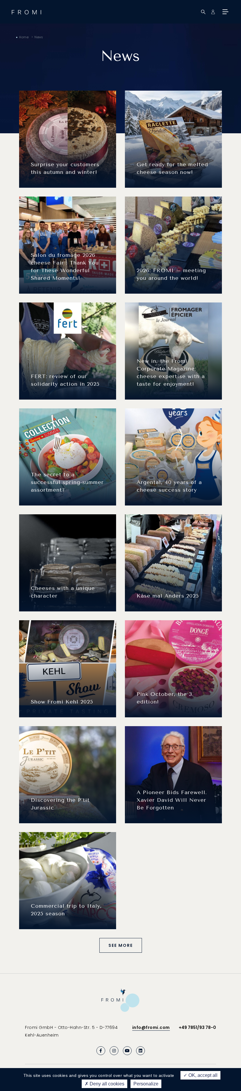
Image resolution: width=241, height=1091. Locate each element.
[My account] (213, 12)
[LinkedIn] (140, 1050)
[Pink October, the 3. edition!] (173, 668)
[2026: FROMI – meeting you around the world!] (173, 245)
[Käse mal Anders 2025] (173, 563)
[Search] (203, 12)
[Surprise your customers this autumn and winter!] (67, 139)
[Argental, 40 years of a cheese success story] (173, 457)
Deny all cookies (106, 1083)
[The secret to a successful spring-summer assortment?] (67, 457)
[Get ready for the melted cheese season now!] (173, 139)
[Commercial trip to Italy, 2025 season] (67, 880)
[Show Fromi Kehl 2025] (67, 668)
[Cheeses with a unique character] (67, 563)
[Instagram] (114, 1050)
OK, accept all (202, 1075)
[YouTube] (127, 1050)
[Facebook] (100, 1050)
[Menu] (224, 11)
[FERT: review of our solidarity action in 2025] (67, 351)
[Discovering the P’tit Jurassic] (67, 774)
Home (24, 37)
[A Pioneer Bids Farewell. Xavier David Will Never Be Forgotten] (173, 774)
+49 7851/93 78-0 (197, 1027)
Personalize (145, 1083)
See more (120, 945)
